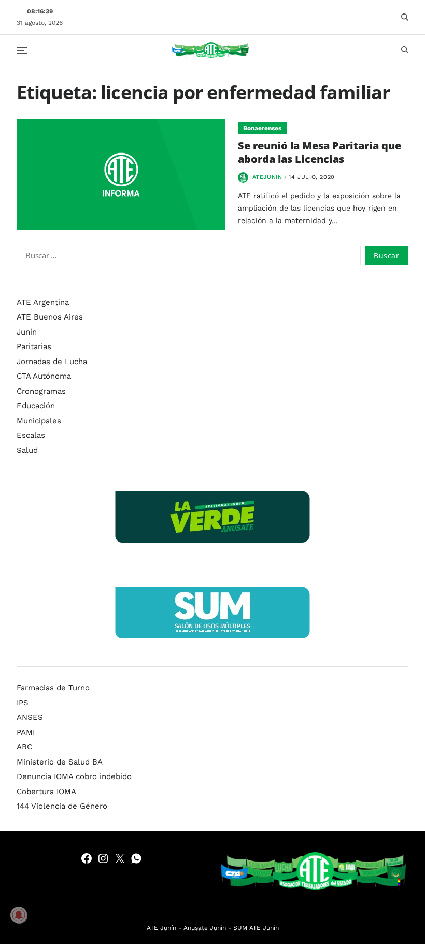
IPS (23, 702)
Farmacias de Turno (53, 687)
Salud (27, 450)
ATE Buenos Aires (50, 317)
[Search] (404, 17)
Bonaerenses (262, 128)
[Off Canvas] (22, 50)
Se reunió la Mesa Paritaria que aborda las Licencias (319, 152)
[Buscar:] (186, 257)
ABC (24, 747)
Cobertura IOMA (46, 791)
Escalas (31, 435)
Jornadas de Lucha (52, 361)
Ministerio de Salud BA (60, 762)
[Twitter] (120, 858)
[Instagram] (103, 858)
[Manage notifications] (18, 915)
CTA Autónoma (44, 376)
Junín (27, 332)
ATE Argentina (43, 302)
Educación (36, 405)
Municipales (39, 420)
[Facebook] (86, 858)
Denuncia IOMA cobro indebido (74, 776)
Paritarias (34, 346)
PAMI (26, 732)
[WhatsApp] (136, 858)
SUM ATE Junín (256, 928)
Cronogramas (41, 391)
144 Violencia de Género (62, 806)
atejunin (267, 177)
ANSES (30, 717)
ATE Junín (161, 928)
